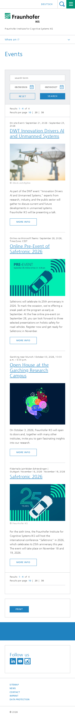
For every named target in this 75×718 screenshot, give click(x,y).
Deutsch (47, 4)
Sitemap (14, 685)
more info (23, 221)
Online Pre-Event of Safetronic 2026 (30, 248)
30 (42, 112)
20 (36, 112)
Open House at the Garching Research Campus (29, 370)
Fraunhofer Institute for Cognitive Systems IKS (29, 28)
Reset (22, 96)
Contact (15, 692)
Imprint (14, 696)
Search (62, 4)
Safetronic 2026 (26, 476)
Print (19, 609)
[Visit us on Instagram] (27, 661)
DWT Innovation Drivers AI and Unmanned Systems (37, 133)
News (13, 688)
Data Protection (19, 699)
